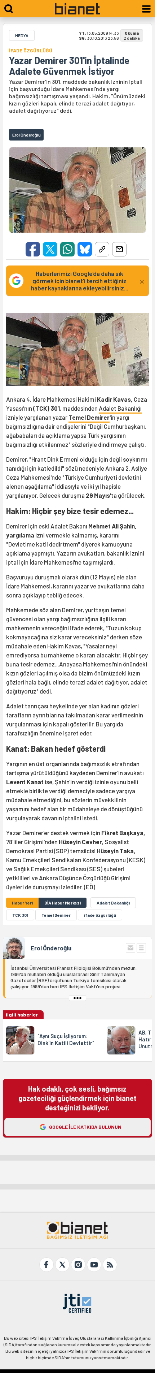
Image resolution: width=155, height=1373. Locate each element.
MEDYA (21, 35)
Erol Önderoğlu (51, 947)
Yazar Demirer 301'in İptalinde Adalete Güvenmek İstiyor (69, 66)
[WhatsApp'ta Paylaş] (67, 249)
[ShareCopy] (102, 249)
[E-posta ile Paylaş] (119, 249)
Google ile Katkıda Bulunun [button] (85, 1127)
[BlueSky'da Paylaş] (85, 249)
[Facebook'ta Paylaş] (33, 249)
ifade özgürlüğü (100, 915)
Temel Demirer (89, 417)
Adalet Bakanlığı (120, 408)
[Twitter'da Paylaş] (50, 249)
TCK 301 (20, 915)
